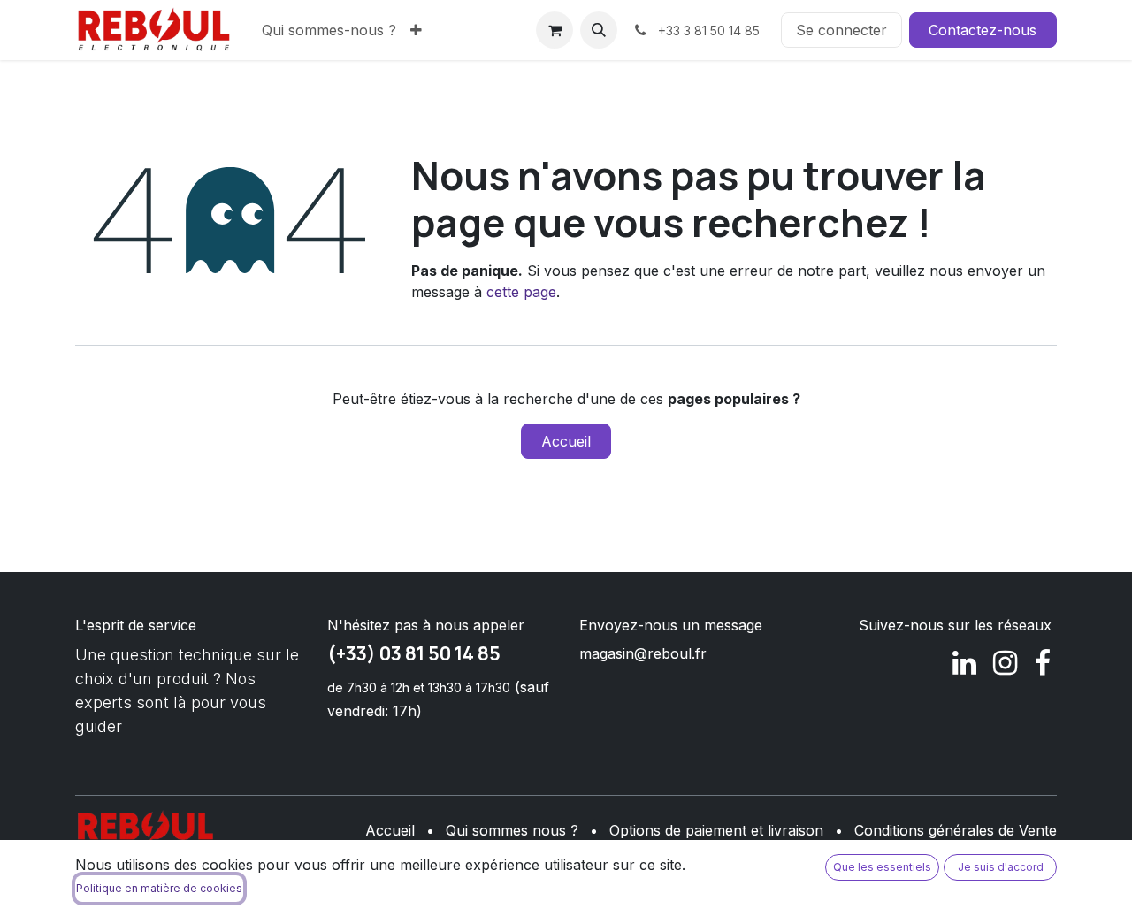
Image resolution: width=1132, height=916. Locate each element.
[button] (598, 30)
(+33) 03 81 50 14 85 (414, 653)
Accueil (566, 441)
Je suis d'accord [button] (1001, 867)
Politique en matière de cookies (159, 888)
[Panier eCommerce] (554, 30)
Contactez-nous (982, 30)
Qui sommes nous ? (512, 830)
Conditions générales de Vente (955, 830)
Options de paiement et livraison (716, 830)
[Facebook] (1042, 663)
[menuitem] (329, 30)
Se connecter (841, 30)
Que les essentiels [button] (882, 867)
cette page (521, 292)
